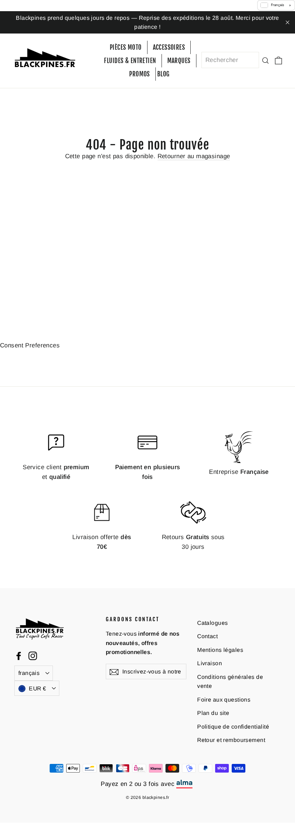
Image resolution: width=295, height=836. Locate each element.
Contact (207, 636)
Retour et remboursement (231, 740)
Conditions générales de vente (230, 681)
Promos (139, 74)
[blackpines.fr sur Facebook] (18, 655)
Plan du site (213, 713)
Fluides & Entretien (130, 61)
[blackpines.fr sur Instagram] (32, 655)
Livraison (209, 663)
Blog (163, 74)
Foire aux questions (223, 700)
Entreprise (239, 471)
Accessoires (169, 47)
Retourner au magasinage (194, 156)
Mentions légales (220, 650)
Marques (179, 61)
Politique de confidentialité (233, 727)
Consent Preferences (30, 345)
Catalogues (212, 623)
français (29, 673)
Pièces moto (126, 47)
